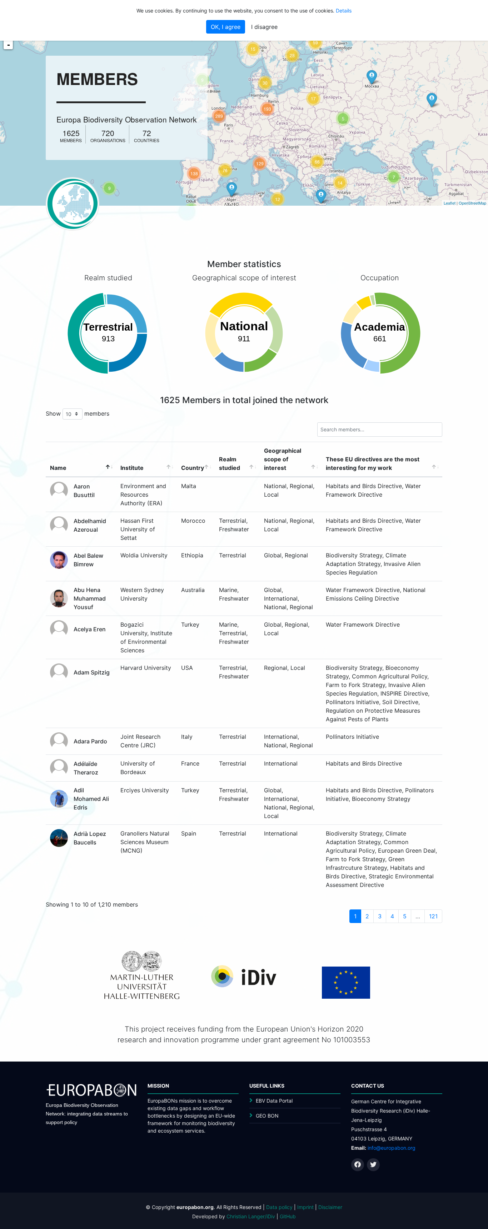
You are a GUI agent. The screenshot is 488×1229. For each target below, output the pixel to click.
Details (344, 10)
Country (192, 467)
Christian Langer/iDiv (250, 1216)
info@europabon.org (391, 1148)
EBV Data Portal (274, 1101)
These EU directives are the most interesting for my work (372, 463)
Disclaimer (330, 1207)
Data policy (279, 1207)
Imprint (305, 1207)
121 (433, 916)
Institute (132, 467)
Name (58, 467)
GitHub (288, 1216)
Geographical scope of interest (282, 459)
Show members (77, 413)
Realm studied (229, 463)
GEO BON (267, 1116)
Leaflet (449, 203)
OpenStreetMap (472, 203)
